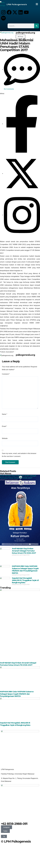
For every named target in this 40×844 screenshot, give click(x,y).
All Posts (20, 36)
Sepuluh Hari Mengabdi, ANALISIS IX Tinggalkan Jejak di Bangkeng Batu (25, 580)
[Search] (36, 25)
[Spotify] (3, 18)
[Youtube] (26, 12)
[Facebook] (9, 12)
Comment (6, 374)
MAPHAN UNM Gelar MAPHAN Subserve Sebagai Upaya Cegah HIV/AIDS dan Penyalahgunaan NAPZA (25, 569)
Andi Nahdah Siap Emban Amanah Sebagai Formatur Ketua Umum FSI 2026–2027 (18, 477)
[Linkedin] (20, 12)
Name (4, 414)
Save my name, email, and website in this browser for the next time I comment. (19, 455)
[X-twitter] (14, 12)
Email (4, 426)
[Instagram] (3, 12)
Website (5, 438)
